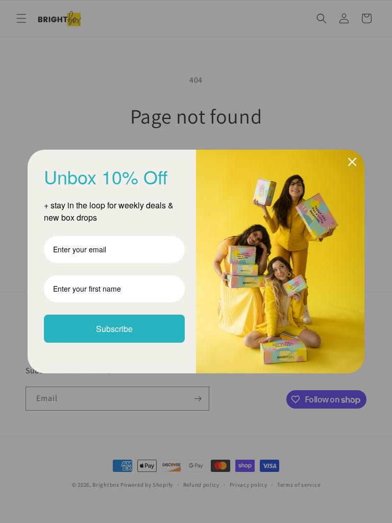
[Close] (352, 162)
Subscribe (114, 329)
